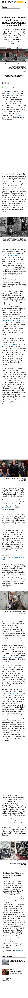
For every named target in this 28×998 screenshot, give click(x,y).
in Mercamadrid (10, 507)
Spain (4, 7)
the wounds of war (13, 255)
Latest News (15, 11)
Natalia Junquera (14, 973)
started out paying (15, 693)
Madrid (3, 11)
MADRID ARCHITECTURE (14, 15)
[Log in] (25, 2)
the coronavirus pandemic (12, 657)
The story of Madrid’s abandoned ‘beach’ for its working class (17, 961)
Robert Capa (10, 94)
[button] (14, 54)
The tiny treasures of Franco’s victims (17, 970)
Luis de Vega (8, 75)
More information (5, 980)
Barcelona (8, 11)
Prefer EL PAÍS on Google (9, 87)
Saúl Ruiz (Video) (17, 77)
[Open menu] (3, 2)
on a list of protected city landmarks (13, 319)
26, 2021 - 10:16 (16, 79)
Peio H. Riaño (13, 964)
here (23, 983)
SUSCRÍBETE (20, 2)
